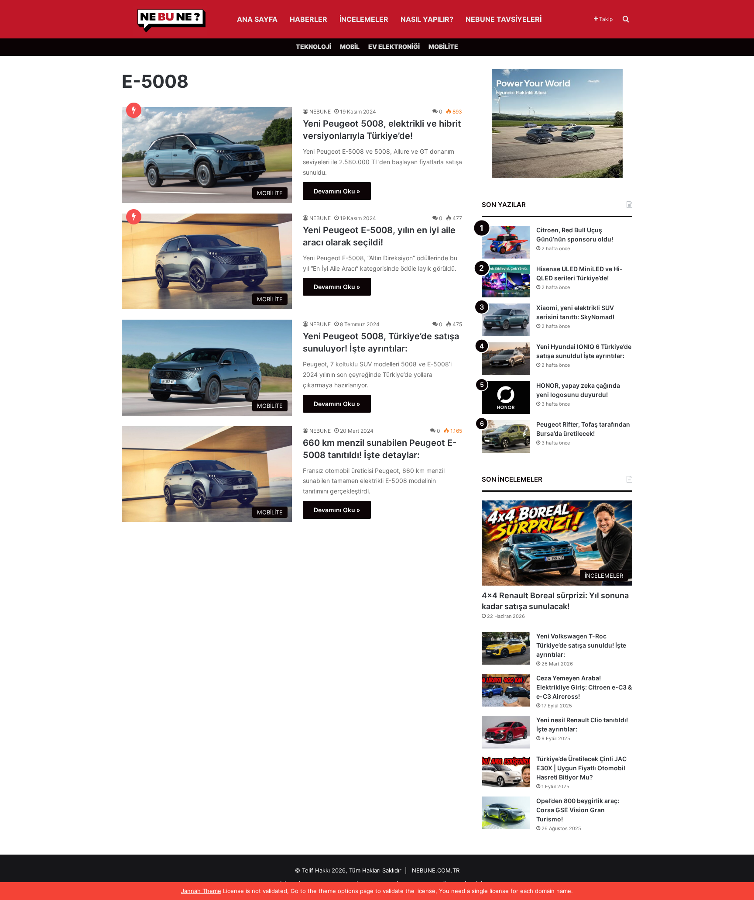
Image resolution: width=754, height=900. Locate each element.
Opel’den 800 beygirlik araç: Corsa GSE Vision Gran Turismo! (577, 810)
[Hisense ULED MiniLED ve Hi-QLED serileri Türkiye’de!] (506, 281)
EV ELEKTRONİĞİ (394, 46)
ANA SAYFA (257, 19)
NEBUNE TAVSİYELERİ (504, 19)
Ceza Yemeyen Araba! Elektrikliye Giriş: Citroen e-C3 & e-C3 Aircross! (584, 687)
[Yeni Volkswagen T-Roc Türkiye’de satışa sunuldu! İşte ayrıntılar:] (506, 648)
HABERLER (308, 19)
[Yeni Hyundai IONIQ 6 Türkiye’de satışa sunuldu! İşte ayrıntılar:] (506, 358)
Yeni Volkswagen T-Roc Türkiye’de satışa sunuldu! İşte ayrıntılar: (581, 645)
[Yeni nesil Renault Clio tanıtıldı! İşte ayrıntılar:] (506, 732)
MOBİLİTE (443, 46)
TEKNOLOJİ (313, 46)
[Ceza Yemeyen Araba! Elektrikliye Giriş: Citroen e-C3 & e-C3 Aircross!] (506, 690)
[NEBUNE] (164, 21)
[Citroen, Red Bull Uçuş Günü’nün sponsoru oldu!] (506, 242)
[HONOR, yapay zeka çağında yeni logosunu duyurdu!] (506, 397)
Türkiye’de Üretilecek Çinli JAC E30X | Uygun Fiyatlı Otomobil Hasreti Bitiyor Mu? (581, 768)
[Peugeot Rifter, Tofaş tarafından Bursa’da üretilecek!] (506, 436)
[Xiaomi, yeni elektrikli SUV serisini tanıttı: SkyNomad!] (506, 319)
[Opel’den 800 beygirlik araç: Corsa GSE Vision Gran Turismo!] (506, 813)
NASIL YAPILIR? (427, 19)
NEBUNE (320, 111)
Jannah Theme (201, 890)
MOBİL (350, 46)
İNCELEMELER (363, 19)
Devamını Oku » (337, 191)
